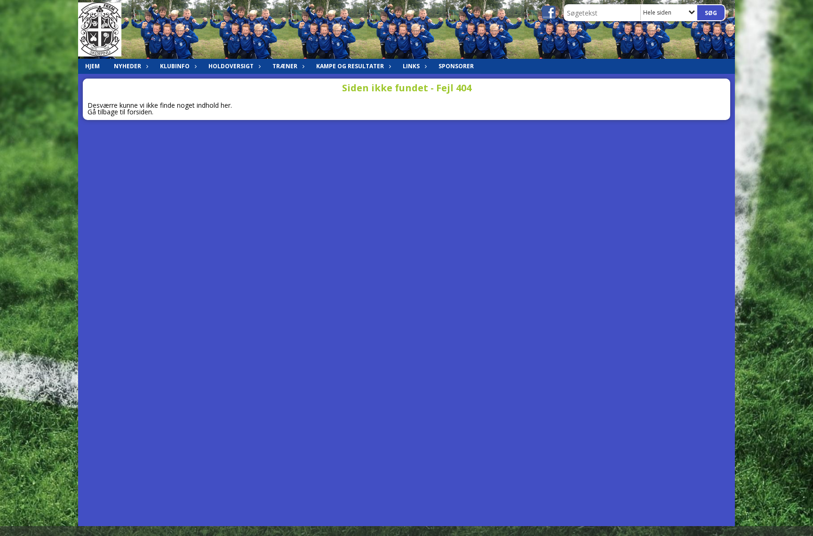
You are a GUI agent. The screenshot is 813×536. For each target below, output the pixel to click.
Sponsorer (456, 66)
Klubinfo (175, 66)
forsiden (139, 111)
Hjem (92, 66)
